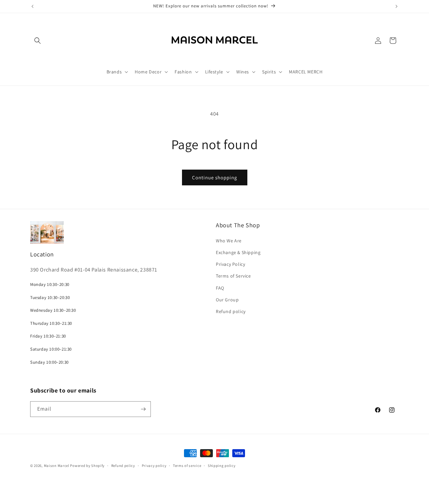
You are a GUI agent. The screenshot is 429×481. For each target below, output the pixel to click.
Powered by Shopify (87, 465)
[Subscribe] (143, 409)
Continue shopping (214, 177)
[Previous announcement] (32, 6)
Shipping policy (222, 465)
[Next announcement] (396, 6)
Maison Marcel (56, 465)
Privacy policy (154, 465)
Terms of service (187, 465)
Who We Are (229, 241)
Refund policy (231, 311)
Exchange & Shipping (238, 252)
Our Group (227, 300)
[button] (37, 40)
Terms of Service (233, 276)
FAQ (220, 288)
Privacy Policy (230, 264)
